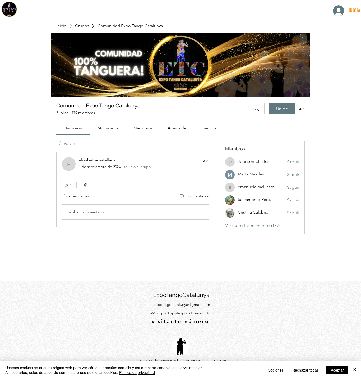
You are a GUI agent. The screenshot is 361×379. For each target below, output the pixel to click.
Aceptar (337, 370)
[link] (73, 127)
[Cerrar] (354, 370)
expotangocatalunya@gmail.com (181, 304)
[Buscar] (257, 108)
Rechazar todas (305, 370)
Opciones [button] (276, 370)
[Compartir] (205, 160)
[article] (135, 189)
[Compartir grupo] (301, 108)
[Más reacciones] (83, 185)
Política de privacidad (137, 372)
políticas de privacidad (158, 360)
